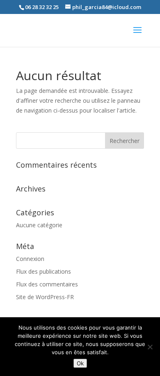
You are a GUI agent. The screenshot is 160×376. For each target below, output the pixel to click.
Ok (80, 363)
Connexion (30, 259)
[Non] (150, 347)
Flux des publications (43, 271)
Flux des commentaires (47, 284)
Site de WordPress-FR (45, 297)
